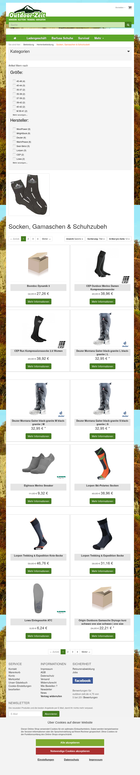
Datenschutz (47, 675)
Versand (45, 679)
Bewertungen (90, 697)
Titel (95, 238)
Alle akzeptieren (70, 742)
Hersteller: (19, 120)
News (44, 692)
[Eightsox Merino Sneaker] (38, 463)
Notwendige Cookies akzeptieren (70, 751)
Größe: (16, 73)
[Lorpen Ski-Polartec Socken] (102, 463)
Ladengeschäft (36, 38)
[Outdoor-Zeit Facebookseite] (83, 680)
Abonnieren (51, 714)
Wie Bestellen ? (49, 686)
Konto (12, 675)
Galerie (74, 238)
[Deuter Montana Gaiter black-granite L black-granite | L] (102, 329)
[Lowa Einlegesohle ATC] (38, 598)
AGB (43, 672)
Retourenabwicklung (84, 669)
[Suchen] (128, 25)
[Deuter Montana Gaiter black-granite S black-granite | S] (102, 398)
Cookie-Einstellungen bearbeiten (20, 687)
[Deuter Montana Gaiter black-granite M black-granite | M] (38, 398)
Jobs (75, 672)
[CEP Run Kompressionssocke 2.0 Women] (38, 329)
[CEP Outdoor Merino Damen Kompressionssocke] (102, 264)
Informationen (38, 301)
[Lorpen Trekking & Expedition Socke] (102, 533)
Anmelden (119, 7)
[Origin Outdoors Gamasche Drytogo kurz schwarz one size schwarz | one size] (102, 598)
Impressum (47, 669)
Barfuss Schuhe (62, 38)
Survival (83, 38)
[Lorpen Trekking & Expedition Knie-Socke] (38, 533)
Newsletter (46, 689)
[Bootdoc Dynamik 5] (38, 264)
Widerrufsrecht (49, 682)
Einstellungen (46, 759)
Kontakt (13, 669)
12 (118, 238)
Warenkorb (14, 672)
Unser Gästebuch (18, 682)
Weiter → (46, 238)
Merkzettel (14, 679)
